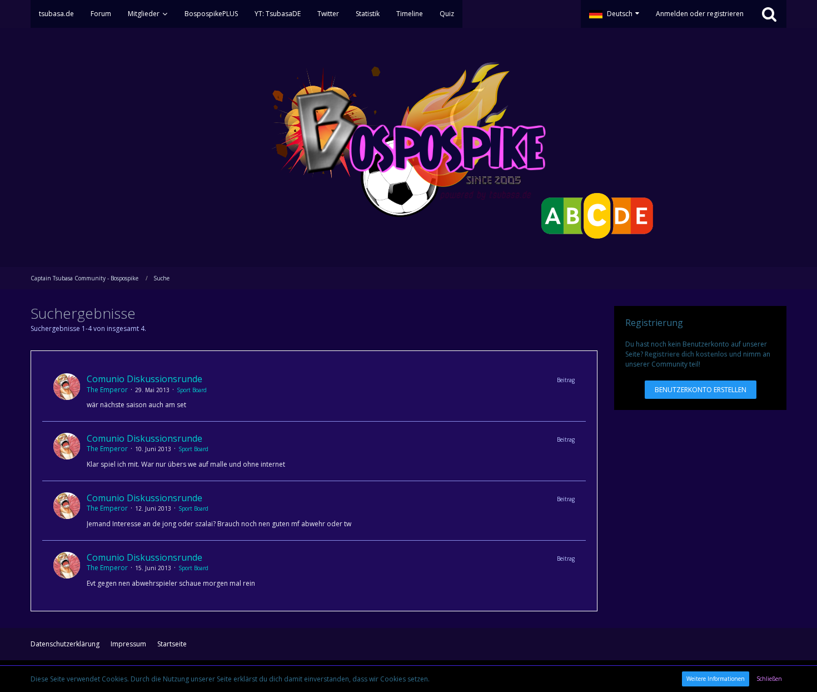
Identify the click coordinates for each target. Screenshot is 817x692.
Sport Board (192, 390)
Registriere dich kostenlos (686, 354)
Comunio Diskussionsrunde (144, 379)
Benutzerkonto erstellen (700, 389)
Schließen (769, 679)
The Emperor (107, 389)
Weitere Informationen (715, 679)
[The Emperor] (66, 391)
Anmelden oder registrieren (700, 13)
